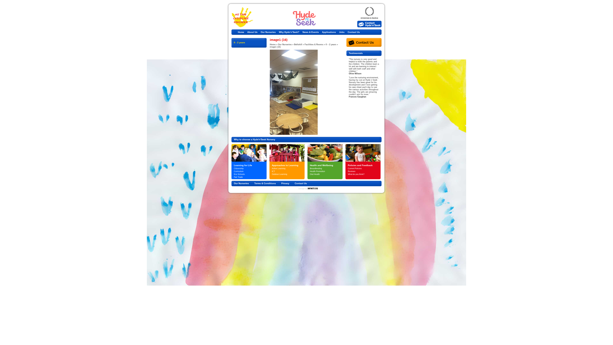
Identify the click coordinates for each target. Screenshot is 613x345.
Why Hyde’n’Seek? (289, 32)
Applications (329, 32)
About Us (252, 32)
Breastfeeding (316, 168)
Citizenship (239, 168)
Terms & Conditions (265, 183)
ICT (273, 171)
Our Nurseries (268, 32)
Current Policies (355, 168)
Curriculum (238, 171)
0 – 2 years (331, 44)
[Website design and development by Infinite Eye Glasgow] (313, 189)
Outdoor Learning (279, 174)
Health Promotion (317, 171)
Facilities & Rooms (314, 44)
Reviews (351, 171)
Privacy (285, 183)
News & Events (311, 32)
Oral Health (315, 174)
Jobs (341, 32)
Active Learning (278, 168)
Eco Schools (239, 174)
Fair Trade (238, 177)
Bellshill (298, 44)
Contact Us (354, 32)
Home (241, 32)
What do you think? (356, 174)
